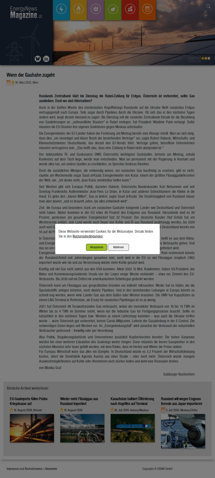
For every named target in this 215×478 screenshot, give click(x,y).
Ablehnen (118, 247)
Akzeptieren (96, 247)
